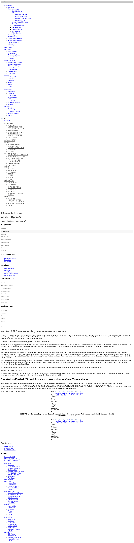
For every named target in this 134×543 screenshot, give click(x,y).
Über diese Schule (13, 9)
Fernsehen (11, 79)
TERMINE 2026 (5, 237)
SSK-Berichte (16, 31)
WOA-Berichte (16, 33)
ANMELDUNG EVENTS (16, 38)
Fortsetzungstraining (11, 273)
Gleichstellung (12, 97)
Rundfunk (11, 80)
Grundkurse (11, 53)
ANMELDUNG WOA (15, 40)
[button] (132, 231)
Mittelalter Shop (9, 60)
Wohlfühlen (15, 24)
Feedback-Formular (14, 111)
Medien (6, 75)
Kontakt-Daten (13, 110)
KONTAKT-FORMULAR (12, 460)
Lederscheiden (12, 69)
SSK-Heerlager (16, 27)
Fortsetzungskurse (14, 55)
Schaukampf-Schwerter (15, 62)
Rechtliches (8, 90)
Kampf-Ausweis (13, 68)
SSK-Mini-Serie (5, 245)
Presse (10, 82)
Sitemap (10, 104)
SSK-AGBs (11, 100)
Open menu (5, 120)
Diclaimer (11, 93)
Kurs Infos (7, 49)
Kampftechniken (17, 29)
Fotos (10, 86)
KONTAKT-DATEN (10, 458)
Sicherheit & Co (9, 275)
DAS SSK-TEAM (9, 457)
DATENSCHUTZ (9, 450)
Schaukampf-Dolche (14, 64)
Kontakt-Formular (13, 113)
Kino (9, 88)
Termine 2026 (12, 36)
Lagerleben (11, 73)
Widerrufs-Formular (14, 102)
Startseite (11, 7)
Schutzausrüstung (13, 66)
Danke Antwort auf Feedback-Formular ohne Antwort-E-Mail (23, 18)
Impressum (11, 91)
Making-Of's (12, 77)
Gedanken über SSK (18, 25)
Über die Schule (5, 231)
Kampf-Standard (13, 42)
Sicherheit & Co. (13, 57)
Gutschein (3, 234)
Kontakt (7, 106)
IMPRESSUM (8, 446)
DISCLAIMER (8, 448)
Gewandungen (12, 71)
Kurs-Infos (7, 270)
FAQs (10, 115)
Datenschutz (12, 95)
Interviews (11, 44)
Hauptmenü (8, 5)
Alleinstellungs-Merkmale (20, 22)
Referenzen (15, 13)
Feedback (11, 46)
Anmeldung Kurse (10, 258)
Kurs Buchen (8, 47)
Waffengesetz (12, 99)
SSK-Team (11, 108)
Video (10, 84)
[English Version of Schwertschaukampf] (6, 2)
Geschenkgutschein (14, 35)
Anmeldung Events (6, 239)
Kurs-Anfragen (12, 51)
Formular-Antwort (21, 14)
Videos (3, 321)
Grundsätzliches (17, 11)
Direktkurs (7, 260)
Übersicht (3, 283)
